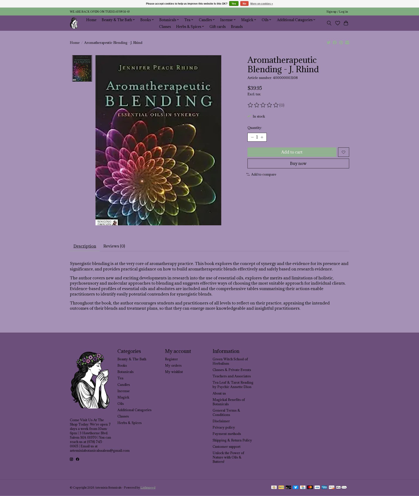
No (244, 3)
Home (91, 19)
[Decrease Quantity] (252, 137)
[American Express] (324, 488)
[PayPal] (281, 488)
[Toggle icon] (329, 23)
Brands (237, 26)
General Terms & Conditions (226, 412)
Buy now (298, 163)
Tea (120, 378)
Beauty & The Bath (131, 359)
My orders (173, 365)
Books (122, 365)
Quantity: (254, 127)
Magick (123, 397)
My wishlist (174, 371)
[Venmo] (296, 488)
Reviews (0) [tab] (114, 246)
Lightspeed (148, 487)
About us (219, 393)
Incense (123, 391)
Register (171, 359)
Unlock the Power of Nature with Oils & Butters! (228, 457)
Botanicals (125, 371)
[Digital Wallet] (341, 488)
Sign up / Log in (337, 12)
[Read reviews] (263, 105)
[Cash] (274, 488)
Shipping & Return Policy (232, 440)
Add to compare (263, 174)
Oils (120, 403)
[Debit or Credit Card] (288, 488)
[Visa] (317, 488)
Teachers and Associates (232, 376)
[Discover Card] (332, 488)
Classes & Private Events (232, 370)
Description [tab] (85, 246)
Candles (123, 384)
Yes (234, 3)
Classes (165, 26)
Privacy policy (224, 427)
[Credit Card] (303, 488)
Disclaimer (221, 421)
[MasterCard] (310, 488)
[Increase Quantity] (262, 137)
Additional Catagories (134, 410)
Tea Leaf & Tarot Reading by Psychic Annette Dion (233, 384)
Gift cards (218, 26)
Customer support (226, 446)
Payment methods (227, 433)
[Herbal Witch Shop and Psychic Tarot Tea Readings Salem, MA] (74, 23)
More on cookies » (261, 3)
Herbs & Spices (129, 423)
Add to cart (291, 152)
